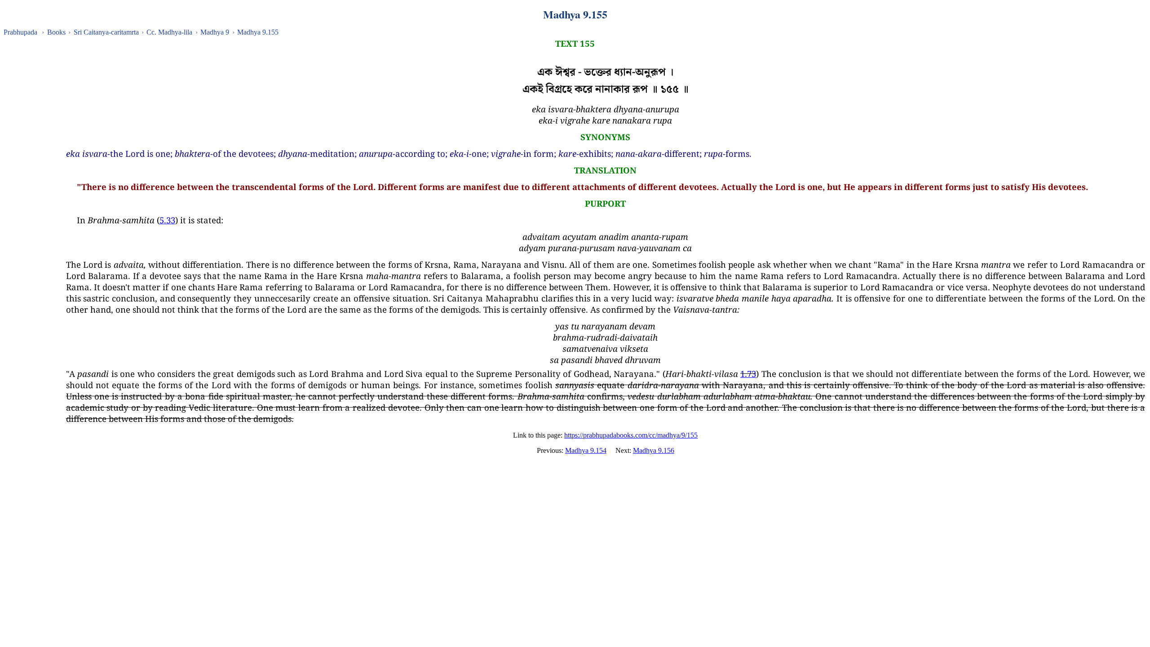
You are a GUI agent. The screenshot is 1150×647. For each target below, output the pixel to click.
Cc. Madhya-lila (169, 32)
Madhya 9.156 (653, 450)
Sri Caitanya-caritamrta (106, 32)
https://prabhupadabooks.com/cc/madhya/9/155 (631, 435)
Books (56, 32)
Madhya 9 (214, 32)
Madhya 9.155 (258, 32)
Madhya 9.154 (585, 450)
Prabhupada (20, 32)
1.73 (748, 373)
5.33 (167, 220)
